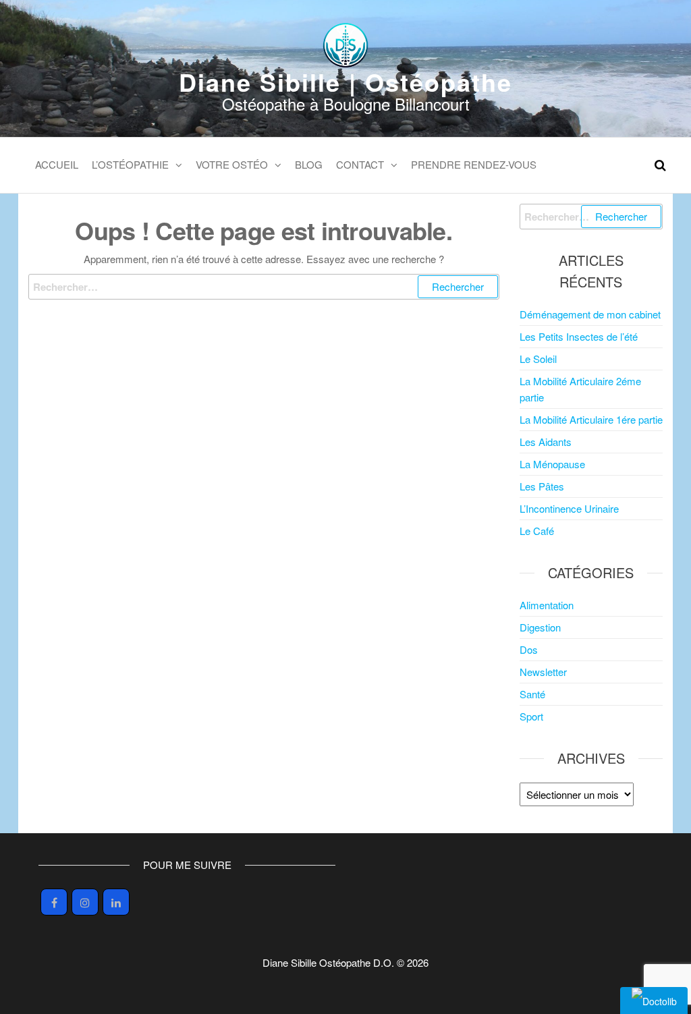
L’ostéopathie (130, 164)
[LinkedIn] (116, 902)
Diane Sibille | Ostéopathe (345, 81)
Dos (529, 649)
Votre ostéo (232, 164)
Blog (309, 164)
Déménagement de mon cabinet (590, 314)
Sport (531, 716)
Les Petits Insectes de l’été (579, 336)
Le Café (537, 531)
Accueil (56, 164)
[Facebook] (53, 902)
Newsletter (543, 672)
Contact (360, 164)
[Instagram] (85, 902)
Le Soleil (538, 358)
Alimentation (547, 605)
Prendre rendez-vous (473, 164)
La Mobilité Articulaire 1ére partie (591, 419)
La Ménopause (552, 464)
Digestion (540, 627)
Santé (532, 694)
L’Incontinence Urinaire (569, 508)
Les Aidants (546, 441)
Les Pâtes (542, 486)
